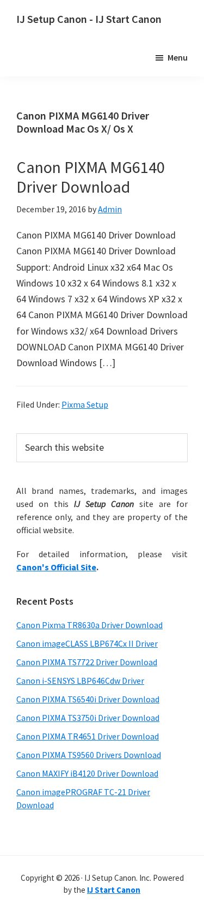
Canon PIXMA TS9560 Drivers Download (88, 754)
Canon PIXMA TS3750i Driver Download (87, 717)
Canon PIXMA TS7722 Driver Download (86, 662)
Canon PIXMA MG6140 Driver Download (90, 177)
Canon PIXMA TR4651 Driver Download (87, 736)
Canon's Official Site (56, 567)
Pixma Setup (84, 404)
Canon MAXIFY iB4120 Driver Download (87, 773)
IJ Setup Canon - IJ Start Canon (89, 19)
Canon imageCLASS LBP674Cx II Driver (87, 643)
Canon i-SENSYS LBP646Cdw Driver (80, 680)
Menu (178, 57)
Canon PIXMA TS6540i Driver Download (87, 699)
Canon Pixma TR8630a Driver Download (89, 624)
